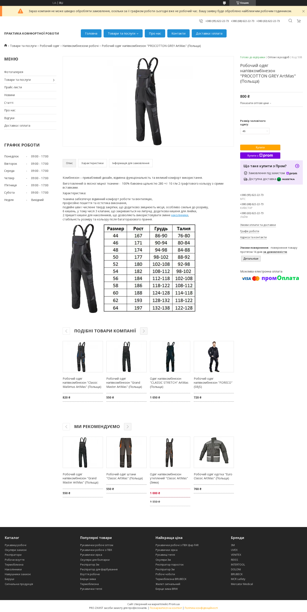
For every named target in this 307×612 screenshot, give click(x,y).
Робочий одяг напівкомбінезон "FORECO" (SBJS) (213, 383)
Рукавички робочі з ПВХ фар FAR (177, 545)
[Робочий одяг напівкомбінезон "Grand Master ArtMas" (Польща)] (126, 356)
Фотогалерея (13, 72)
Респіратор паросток (170, 564)
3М (233, 545)
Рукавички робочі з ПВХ (96, 550)
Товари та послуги (121, 33)
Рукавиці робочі (15, 545)
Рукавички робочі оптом (96, 545)
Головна (91, 33)
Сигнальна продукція (19, 584)
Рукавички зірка (91, 555)
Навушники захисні (18, 574)
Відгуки (9, 118)
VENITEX (236, 555)
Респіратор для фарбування (99, 569)
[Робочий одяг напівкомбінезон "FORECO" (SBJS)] (214, 356)
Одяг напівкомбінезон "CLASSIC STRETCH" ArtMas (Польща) (169, 383)
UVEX (234, 550)
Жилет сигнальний (168, 584)
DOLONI (236, 569)
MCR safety (238, 579)
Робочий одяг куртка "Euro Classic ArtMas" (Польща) (213, 476)
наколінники (179, 215)
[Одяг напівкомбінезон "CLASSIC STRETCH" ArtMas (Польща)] (170, 356)
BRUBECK (237, 574)
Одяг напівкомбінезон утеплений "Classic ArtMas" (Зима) (169, 478)
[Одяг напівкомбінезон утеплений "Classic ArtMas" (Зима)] (170, 452)
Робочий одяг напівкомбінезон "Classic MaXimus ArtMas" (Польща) (82, 383)
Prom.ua (174, 604)
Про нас (155, 33)
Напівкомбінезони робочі (80, 46)
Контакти (178, 33)
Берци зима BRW (167, 589)
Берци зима (88, 579)
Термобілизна (14, 564)
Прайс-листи (13, 87)
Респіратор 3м (89, 564)
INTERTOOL (238, 564)
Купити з (252, 155)
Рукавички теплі (91, 589)
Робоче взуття (14, 560)
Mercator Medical (242, 584)
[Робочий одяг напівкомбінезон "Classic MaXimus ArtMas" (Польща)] (83, 356)
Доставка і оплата (209, 33)
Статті (8, 103)
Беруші (9, 579)
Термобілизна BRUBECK (171, 579)
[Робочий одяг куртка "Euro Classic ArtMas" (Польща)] (214, 452)
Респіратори (13, 555)
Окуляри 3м (163, 560)
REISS (234, 560)
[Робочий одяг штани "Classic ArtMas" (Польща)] (126, 452)
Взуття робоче (90, 574)
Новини (9, 95)
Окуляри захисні (16, 550)
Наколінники (13, 569)
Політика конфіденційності (201, 608)
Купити (260, 147)
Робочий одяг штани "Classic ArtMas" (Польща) (124, 476)
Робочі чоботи (165, 574)
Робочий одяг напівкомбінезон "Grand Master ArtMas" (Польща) (124, 383)
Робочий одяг (50, 46)
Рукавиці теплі (165, 555)
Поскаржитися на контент (166, 608)
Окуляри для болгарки (95, 560)
